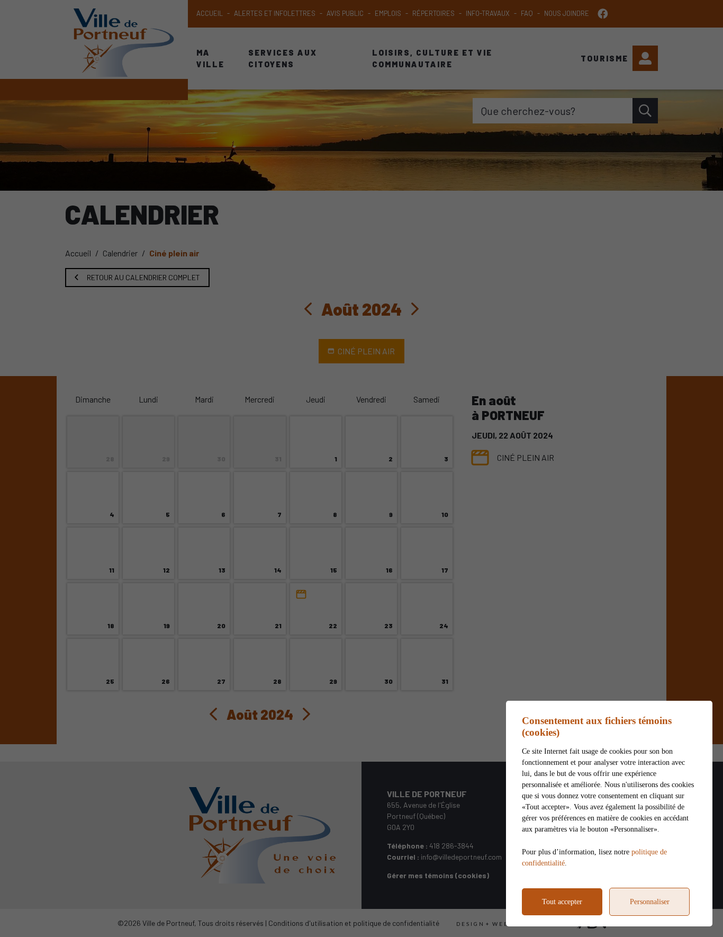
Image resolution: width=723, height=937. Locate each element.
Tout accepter (562, 902)
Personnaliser (650, 902)
